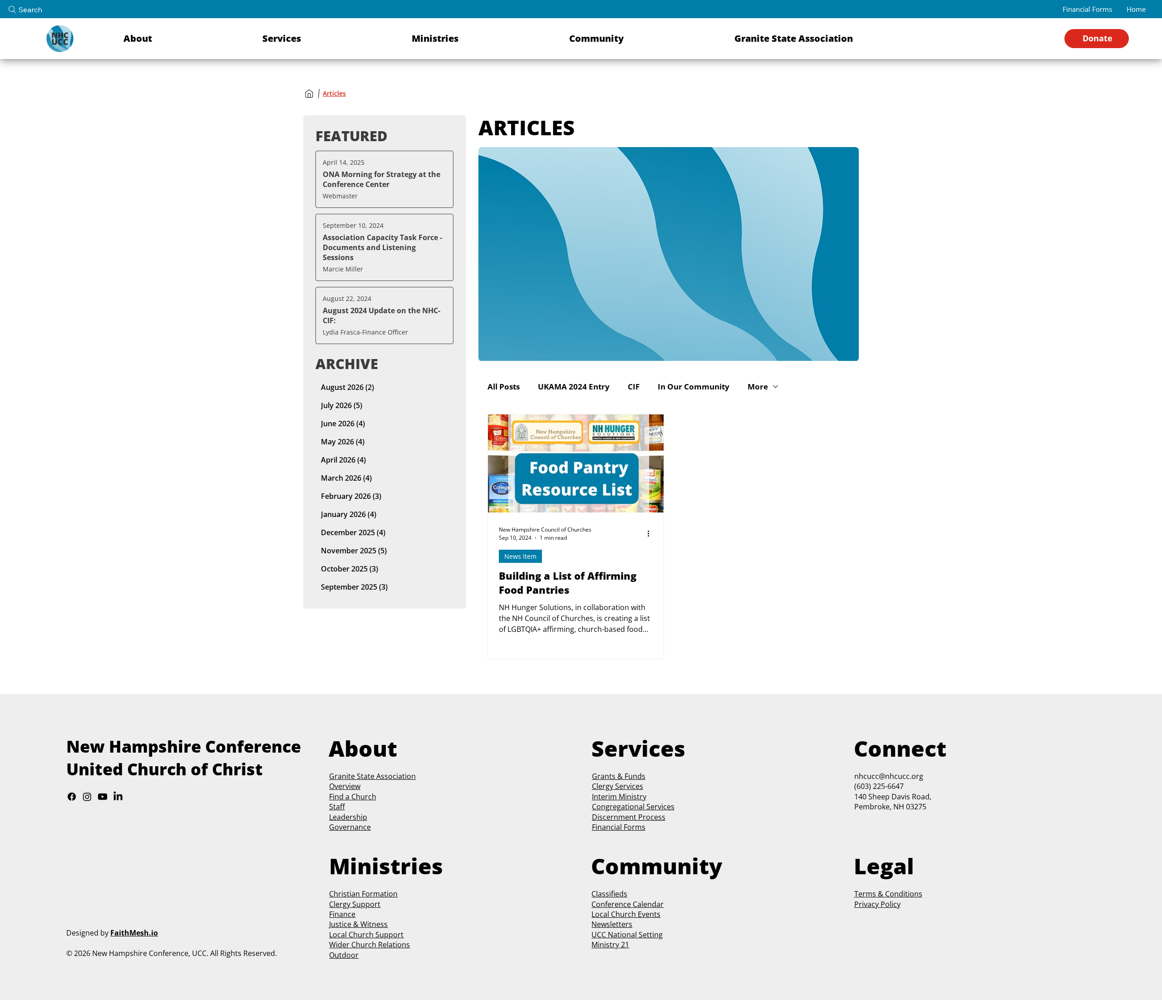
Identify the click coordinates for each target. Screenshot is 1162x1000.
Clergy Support (354, 904)
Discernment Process (628, 817)
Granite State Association (372, 776)
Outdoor (344, 955)
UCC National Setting (627, 935)
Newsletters (611, 924)
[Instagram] (87, 796)
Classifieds (609, 894)
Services (628, 786)
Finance (342, 914)
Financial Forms (618, 827)
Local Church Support (366, 935)
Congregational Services (633, 807)
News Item (520, 556)
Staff (337, 807)
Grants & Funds (618, 776)
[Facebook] (71, 796)
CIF (634, 386)
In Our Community (693, 386)
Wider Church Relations (369, 945)
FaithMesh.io (134, 933)
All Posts (503, 386)
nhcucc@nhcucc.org (888, 776)
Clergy (602, 786)
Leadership (348, 817)
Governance (350, 827)
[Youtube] (102, 796)
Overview (344, 786)
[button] (187, 39)
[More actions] (651, 533)
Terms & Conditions (888, 894)
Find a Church (352, 797)
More (758, 386)
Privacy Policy (877, 904)
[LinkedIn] (118, 796)
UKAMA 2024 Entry (574, 386)
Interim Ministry (619, 797)
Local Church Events (625, 914)
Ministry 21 (610, 945)
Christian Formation (363, 894)
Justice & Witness (358, 924)
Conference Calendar (627, 904)
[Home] (309, 93)
